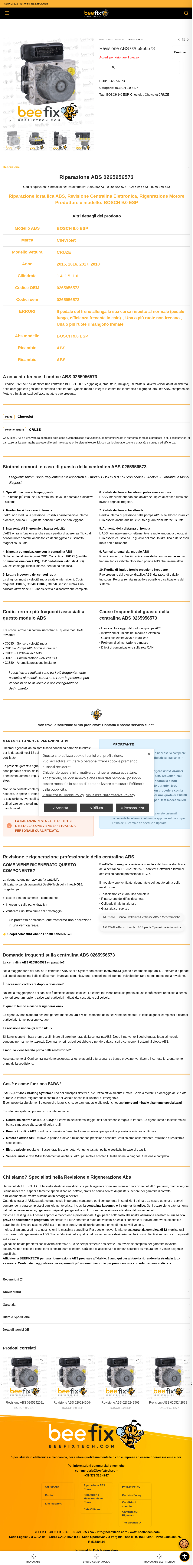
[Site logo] (96, 12)
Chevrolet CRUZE (157, 94)
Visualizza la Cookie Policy (63, 795)
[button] (6, 83)
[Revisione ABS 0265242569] (120, 1377)
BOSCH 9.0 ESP (136, 40)
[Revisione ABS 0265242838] (168, 1377)
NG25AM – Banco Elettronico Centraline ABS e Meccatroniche (141, 917)
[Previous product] (179, 40)
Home (101, 40)
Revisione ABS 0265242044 (73, 1402)
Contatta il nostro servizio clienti (128, 725)
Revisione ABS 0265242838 (168, 1402)
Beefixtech (181, 52)
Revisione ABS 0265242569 (120, 1402)
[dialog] (96, 782)
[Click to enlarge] (10, 121)
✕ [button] (149, 754)
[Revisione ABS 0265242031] (25, 1377)
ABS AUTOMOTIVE (116, 40)
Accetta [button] (62, 808)
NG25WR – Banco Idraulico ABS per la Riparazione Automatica (142, 927)
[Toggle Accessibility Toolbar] (184, 1556)
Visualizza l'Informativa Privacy (110, 795)
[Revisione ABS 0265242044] (73, 1377)
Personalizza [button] (134, 808)
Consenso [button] (184, 1543)
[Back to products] (183, 40)
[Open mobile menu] (7, 13)
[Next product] (188, 40)
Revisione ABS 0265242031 (25, 1402)
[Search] (186, 13)
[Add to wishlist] (107, 67)
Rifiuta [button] (98, 808)
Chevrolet (136, 94)
